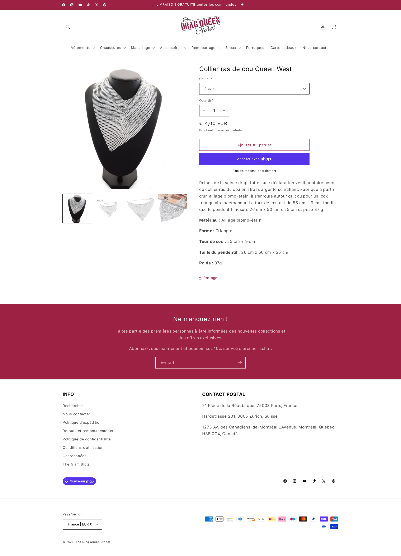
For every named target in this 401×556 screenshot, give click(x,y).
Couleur (205, 79)
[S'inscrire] (239, 363)
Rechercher (73, 406)
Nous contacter (76, 414)
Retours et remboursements (88, 431)
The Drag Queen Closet (93, 541)
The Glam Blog (76, 464)
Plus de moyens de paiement (254, 170)
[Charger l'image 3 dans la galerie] (140, 208)
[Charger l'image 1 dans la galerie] (77, 208)
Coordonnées (75, 456)
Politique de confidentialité (87, 439)
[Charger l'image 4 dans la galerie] (172, 208)
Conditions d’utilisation (83, 447)
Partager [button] (211, 278)
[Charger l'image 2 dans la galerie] (109, 208)
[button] (68, 26)
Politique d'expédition (82, 422)
